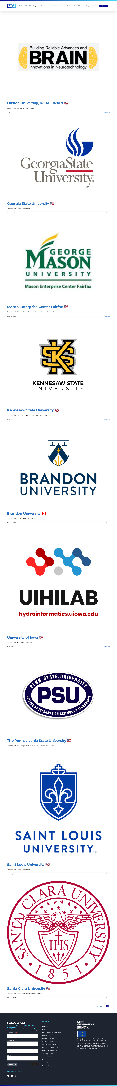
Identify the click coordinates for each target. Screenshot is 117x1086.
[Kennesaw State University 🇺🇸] (58, 364)
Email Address (12, 1033)
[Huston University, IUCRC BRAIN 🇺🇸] (58, 57)
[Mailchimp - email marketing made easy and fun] (34, 1064)
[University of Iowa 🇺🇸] (58, 581)
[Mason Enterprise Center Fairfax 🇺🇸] (58, 261)
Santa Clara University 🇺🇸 (28, 988)
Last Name (11, 1048)
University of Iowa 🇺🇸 (25, 637)
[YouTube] (12, 1076)
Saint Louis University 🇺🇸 (28, 864)
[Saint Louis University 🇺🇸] (58, 808)
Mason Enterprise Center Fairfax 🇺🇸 (37, 307)
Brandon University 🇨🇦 (26, 513)
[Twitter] (8, 1076)
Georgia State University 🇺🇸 (30, 203)
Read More (107, 112)
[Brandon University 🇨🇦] (58, 467)
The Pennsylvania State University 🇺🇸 (39, 740)
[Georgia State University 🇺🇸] (58, 159)
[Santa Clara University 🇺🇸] (58, 932)
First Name (11, 1040)
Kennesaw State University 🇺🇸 (33, 410)
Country (9, 1055)
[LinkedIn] (15, 1076)
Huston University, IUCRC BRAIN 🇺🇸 (37, 103)
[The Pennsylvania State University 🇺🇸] (58, 695)
